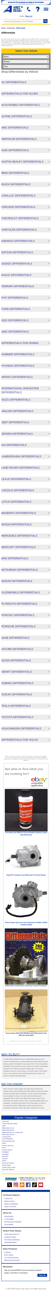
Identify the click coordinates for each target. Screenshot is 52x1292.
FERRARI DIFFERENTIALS (17, 286)
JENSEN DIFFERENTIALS (17, 433)
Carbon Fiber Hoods (8, 1167)
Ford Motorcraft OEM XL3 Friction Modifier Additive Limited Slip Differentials (26, 834)
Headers (5, 1158)
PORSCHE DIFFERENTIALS (18, 626)
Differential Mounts (8, 1130)
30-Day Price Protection (12, 1222)
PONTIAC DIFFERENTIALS (17, 615)
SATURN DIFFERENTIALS (17, 649)
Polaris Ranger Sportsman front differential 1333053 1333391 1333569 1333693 (26, 924)
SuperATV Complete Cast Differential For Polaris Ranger (26, 875)
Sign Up (42, 1275)
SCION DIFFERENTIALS (16, 660)
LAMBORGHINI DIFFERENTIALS (21, 456)
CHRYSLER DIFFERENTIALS (19, 229)
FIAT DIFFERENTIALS (14, 297)
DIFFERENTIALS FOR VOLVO (19, 739)
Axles (4, 1126)
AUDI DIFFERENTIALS (15, 150)
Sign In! (28, 16)
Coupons (7, 1252)
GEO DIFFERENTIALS (15, 320)
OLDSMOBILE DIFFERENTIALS (20, 592)
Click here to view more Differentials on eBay (26, 1041)
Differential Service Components (12, 1132)
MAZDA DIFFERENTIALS (16, 524)
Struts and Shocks (8, 1163)
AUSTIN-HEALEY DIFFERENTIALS (22, 161)
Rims (3, 1147)
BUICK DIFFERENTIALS (16, 184)
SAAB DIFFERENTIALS (15, 637)
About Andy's (9, 1216)
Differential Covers (8, 1128)
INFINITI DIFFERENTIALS (17, 377)
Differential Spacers (8, 1134)
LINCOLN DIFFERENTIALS (17, 490)
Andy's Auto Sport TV (11, 1234)
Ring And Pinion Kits (8, 1141)
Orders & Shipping (11, 1204)
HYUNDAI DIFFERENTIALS (17, 365)
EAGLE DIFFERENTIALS (16, 275)
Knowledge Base (10, 1242)
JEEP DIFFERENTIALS (15, 422)
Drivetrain (11, 28)
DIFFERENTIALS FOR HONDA (19, 343)
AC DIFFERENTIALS (13, 82)
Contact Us (8, 1198)
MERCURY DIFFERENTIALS (18, 547)
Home (3, 28)
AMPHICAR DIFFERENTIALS (18, 139)
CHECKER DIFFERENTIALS (18, 207)
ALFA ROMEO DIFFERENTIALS (20, 104)
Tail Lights (5, 1154)
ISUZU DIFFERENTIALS (15, 399)
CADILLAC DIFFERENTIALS (18, 195)
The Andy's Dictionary (12, 1240)
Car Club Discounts (11, 1258)
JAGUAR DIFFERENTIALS (17, 411)
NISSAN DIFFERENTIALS (16, 581)
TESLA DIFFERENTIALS (16, 705)
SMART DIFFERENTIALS (16, 671)
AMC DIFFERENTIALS (14, 127)
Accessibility (8, 1224)
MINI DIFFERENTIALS (14, 558)
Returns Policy (9, 1201)
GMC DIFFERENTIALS (15, 331)
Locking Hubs (6, 1137)
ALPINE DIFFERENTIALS (16, 116)
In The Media (9, 1219)
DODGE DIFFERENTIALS (16, 263)
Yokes (4, 1143)
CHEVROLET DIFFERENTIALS (20, 218)
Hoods (4, 1161)
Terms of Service (10, 1207)
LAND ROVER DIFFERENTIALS (20, 467)
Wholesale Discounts (12, 1260)
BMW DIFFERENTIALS (15, 172)
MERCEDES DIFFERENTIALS (19, 535)
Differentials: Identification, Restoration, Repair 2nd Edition (26, 986)
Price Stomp (8, 1255)
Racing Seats (6, 1165)
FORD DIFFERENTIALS (15, 308)
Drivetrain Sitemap (8, 1169)
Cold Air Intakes (7, 1150)
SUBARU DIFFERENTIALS (17, 683)
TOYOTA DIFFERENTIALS (17, 717)
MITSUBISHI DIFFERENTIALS (19, 569)
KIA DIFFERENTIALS (14, 445)
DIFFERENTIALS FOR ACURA (19, 93)
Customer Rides (10, 1237)
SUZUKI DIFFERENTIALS (16, 694)
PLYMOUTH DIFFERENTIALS (19, 603)
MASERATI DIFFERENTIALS (18, 513)
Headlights (5, 1152)
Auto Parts (5, 1121)
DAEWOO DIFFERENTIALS (18, 240)
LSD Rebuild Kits (7, 1139)
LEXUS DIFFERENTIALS (16, 479)
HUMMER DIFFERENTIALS (17, 354)
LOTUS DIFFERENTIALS (16, 501)
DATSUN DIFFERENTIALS (17, 252)
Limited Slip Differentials (9, 1123)
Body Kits (5, 1156)
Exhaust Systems (8, 1145)
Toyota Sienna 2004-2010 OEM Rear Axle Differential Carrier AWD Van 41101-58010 (26, 1034)
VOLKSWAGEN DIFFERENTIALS (21, 728)
